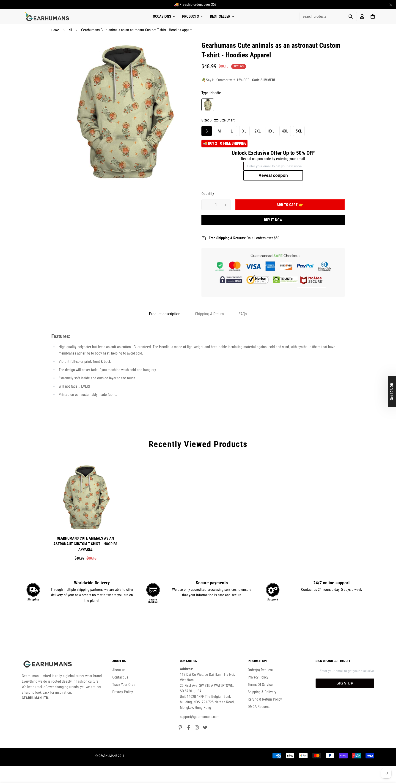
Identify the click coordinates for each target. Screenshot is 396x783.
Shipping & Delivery (262, 692)
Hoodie (207, 105)
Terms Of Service (260, 684)
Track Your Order (124, 684)
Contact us (120, 677)
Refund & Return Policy (265, 699)
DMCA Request (259, 706)
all (70, 30)
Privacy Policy (122, 692)
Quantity (207, 194)
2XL (257, 131)
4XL (285, 131)
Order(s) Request (260, 670)
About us (118, 670)
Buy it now (273, 220)
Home (55, 30)
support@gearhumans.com (199, 717)
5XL (299, 131)
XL (244, 131)
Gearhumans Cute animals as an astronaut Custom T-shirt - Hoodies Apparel (85, 544)
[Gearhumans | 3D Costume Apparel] (47, 16)
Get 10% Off (392, 391)
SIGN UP (344, 683)
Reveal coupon (273, 175)
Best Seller (220, 16)
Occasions (162, 16)
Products (190, 16)
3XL (271, 131)
